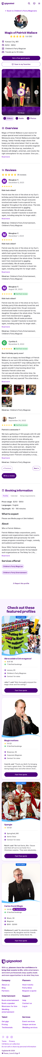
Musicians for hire (9, 1006)
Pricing (5, 1024)
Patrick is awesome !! (11, 430)
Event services (28, 1021)
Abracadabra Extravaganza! (18, 658)
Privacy (12, 1041)
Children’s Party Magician (15, 48)
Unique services (29, 1024)
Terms (4, 1041)
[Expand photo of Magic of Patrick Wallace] (21, 21)
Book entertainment (10, 1000)
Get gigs (5, 1021)
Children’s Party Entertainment (15, 572)
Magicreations (11, 740)
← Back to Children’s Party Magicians (21, 11)
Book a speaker (8, 1003)
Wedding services (29, 1027)
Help (24, 1000)
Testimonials (7, 1027)
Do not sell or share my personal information (19, 1047)
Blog (3, 988)
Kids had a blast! (9, 190)
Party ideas (27, 988)
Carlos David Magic (13, 906)
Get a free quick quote (21, 58)
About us (5, 985)
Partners (5, 991)
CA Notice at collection (11, 1044)
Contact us (27, 1003)
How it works (27, 985)
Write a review (9, 476)
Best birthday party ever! (13, 353)
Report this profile (22, 583)
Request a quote (29, 991)
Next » (36, 468)
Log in (24, 1006)
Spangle (8, 824)
